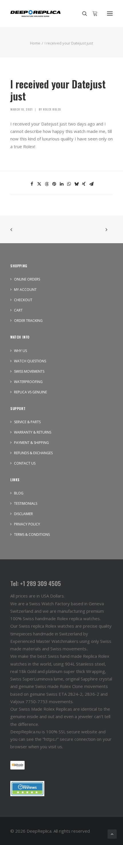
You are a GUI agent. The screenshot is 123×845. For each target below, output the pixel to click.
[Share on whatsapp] (69, 184)
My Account (25, 289)
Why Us (20, 350)
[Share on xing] (83, 184)
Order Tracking (28, 320)
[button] (110, 13)
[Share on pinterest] (54, 184)
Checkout (23, 299)
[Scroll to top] (112, 833)
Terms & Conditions (32, 534)
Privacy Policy (27, 524)
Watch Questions (30, 361)
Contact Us (24, 463)
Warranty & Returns (32, 432)
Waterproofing (28, 381)
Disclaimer (23, 513)
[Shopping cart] (92, 13)
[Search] (82, 13)
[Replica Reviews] (27, 788)
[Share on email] (91, 184)
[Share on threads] (46, 184)
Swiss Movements (29, 371)
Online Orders (27, 279)
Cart (18, 310)
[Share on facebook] (31, 184)
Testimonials (25, 503)
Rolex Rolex (52, 109)
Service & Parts (27, 421)
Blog (18, 493)
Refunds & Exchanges (33, 452)
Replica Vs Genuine (30, 392)
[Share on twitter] (39, 184)
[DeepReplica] (35, 13)
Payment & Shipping (31, 442)
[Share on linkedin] (61, 184)
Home (35, 43)
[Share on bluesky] (76, 184)
